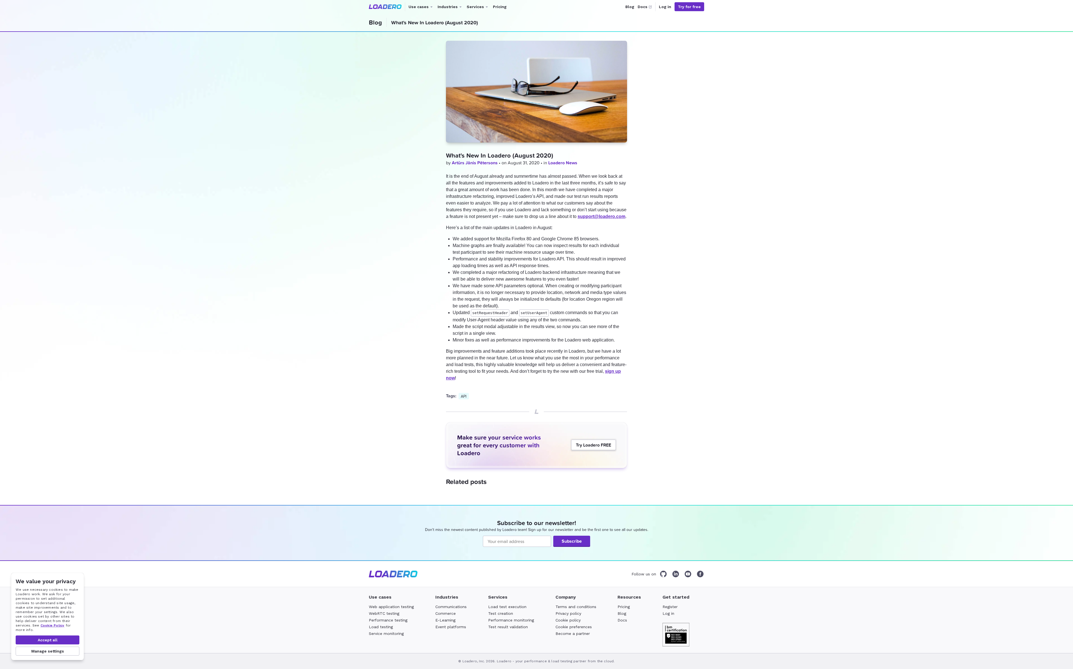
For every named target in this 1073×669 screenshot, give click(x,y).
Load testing (381, 627)
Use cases (422, 8)
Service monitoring (386, 633)
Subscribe (572, 541)
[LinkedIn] (676, 574)
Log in (665, 6)
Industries (451, 8)
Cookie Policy (53, 625)
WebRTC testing (384, 613)
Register (670, 606)
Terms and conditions (576, 606)
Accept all (48, 640)
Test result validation (508, 627)
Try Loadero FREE (593, 445)
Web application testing (391, 606)
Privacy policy (568, 613)
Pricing (500, 6)
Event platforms (450, 627)
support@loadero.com (601, 216)
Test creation (500, 613)
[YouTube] (688, 574)
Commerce (445, 613)
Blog (629, 6)
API (464, 396)
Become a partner (573, 633)
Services (479, 8)
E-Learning (445, 620)
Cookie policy (568, 620)
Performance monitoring (511, 620)
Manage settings (47, 651)
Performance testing (388, 620)
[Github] (663, 574)
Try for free (689, 6)
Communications (451, 606)
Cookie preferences (574, 627)
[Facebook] (700, 574)
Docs (642, 6)
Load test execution (507, 606)
